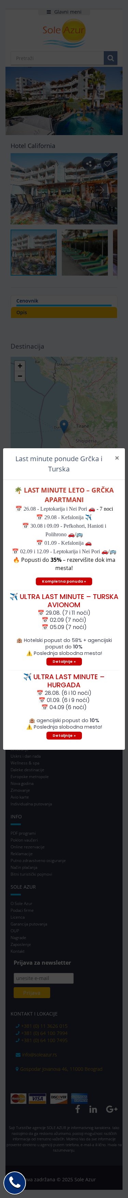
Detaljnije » (64, 661)
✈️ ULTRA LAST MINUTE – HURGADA (64, 681)
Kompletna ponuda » (64, 581)
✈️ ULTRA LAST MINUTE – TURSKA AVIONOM (64, 601)
